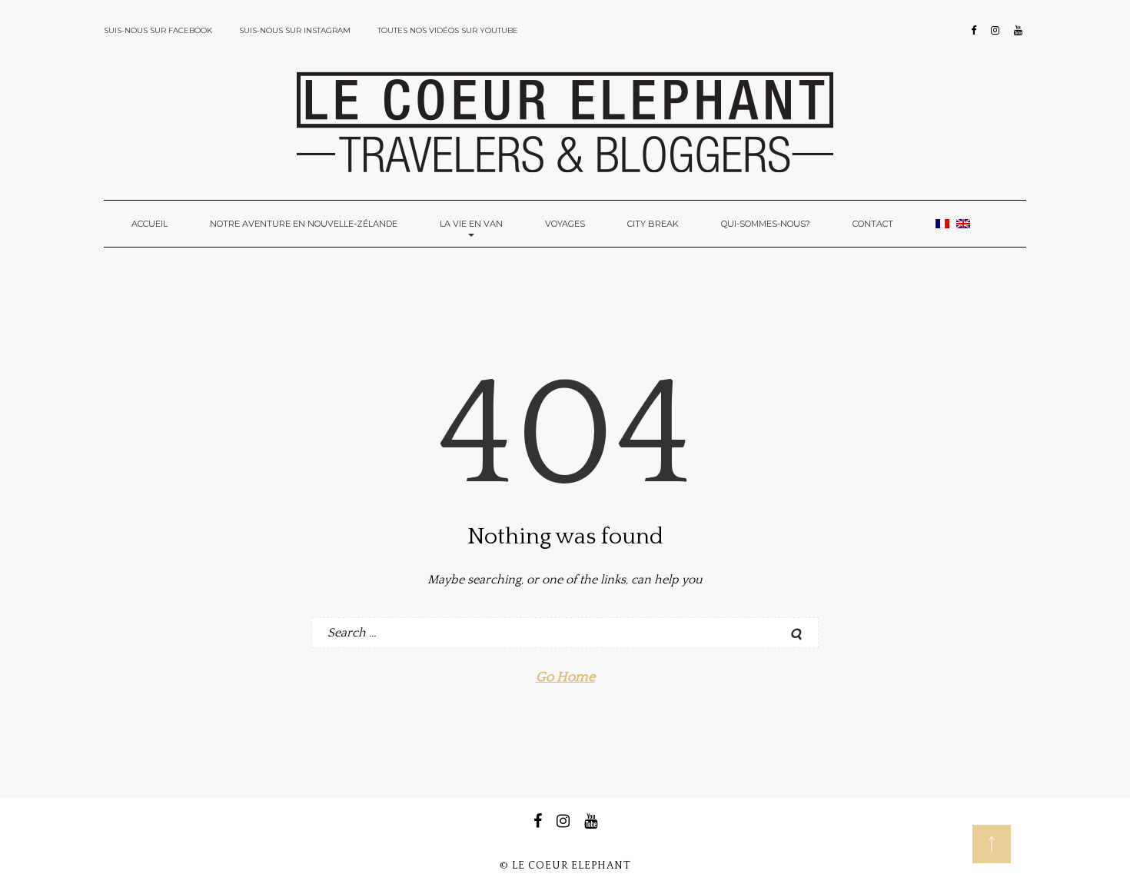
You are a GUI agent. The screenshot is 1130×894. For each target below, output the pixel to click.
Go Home (565, 677)
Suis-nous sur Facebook (158, 30)
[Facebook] (973, 30)
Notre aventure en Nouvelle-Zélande (303, 223)
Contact (872, 223)
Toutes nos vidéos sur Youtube (447, 30)
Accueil (149, 223)
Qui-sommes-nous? (765, 223)
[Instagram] (995, 30)
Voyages (565, 223)
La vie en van (471, 223)
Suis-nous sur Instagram (295, 30)
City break (653, 223)
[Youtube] (1018, 30)
